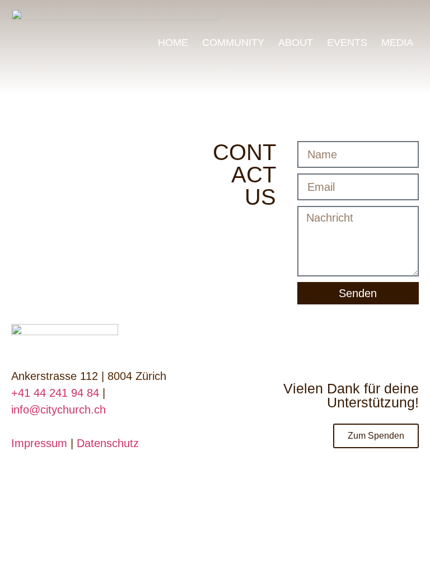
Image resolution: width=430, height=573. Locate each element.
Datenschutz (108, 443)
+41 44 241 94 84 (55, 393)
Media (397, 42)
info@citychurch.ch (58, 409)
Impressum (39, 443)
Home (173, 42)
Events (347, 42)
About (295, 42)
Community (233, 42)
